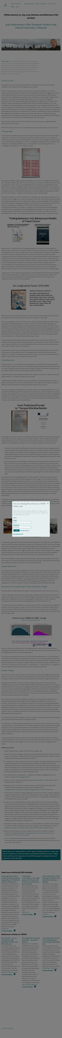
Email (15, 520)
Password (16, 525)
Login (16, 530)
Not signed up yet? (18, 534)
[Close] (47, 503)
